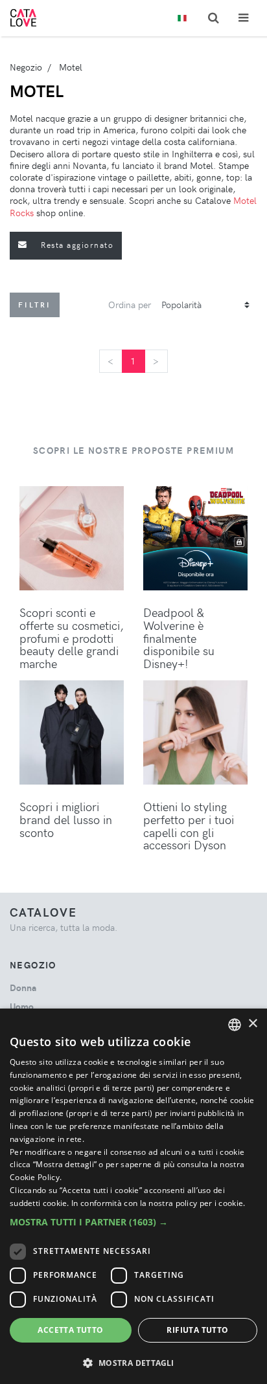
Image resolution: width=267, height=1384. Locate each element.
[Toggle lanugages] (182, 18)
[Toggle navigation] (243, 18)
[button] (133, 1222)
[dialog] (133, 1196)
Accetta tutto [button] (70, 1329)
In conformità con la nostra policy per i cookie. (158, 1203)
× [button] (252, 1024)
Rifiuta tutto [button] (197, 1329)
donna (23, 987)
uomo (22, 1006)
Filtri (34, 304)
